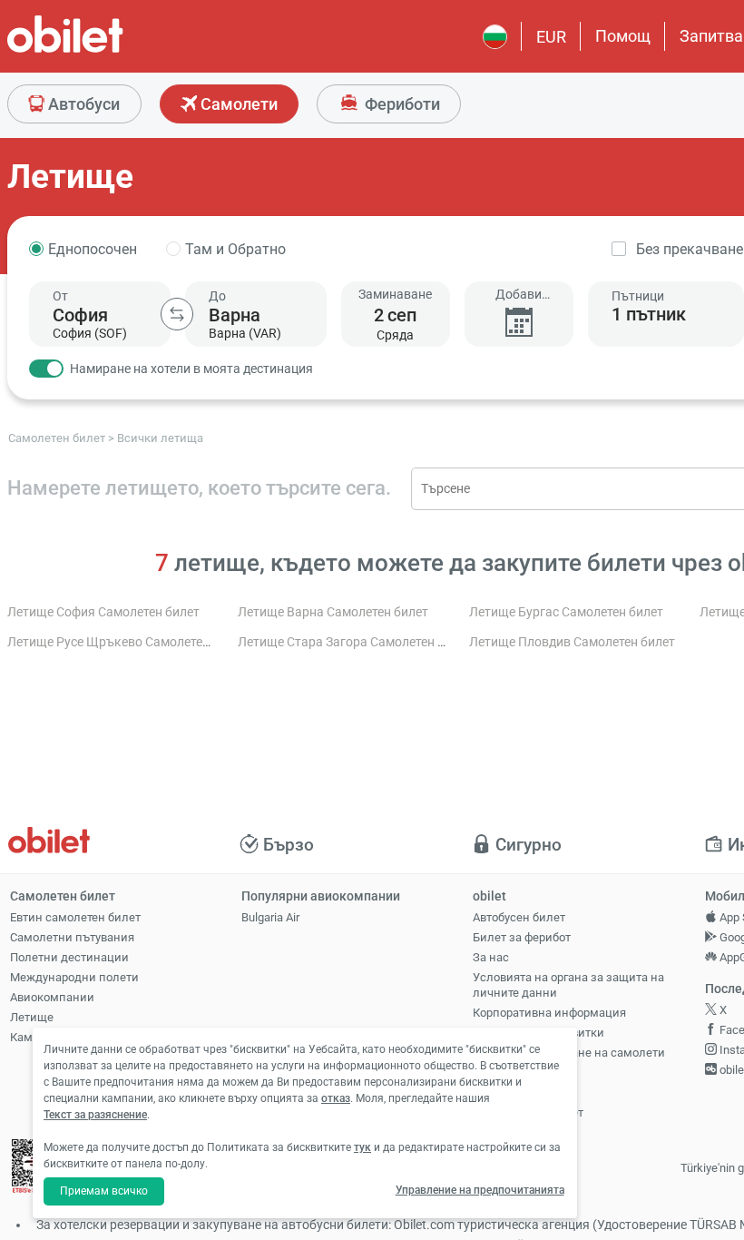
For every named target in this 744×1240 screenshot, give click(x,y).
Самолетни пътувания (72, 937)
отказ (335, 1098)
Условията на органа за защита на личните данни (568, 984)
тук (362, 1147)
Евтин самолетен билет (75, 917)
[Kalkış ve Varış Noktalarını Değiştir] (177, 314)
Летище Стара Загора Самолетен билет (355, 642)
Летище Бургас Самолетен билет (566, 612)
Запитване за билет (528, 1112)
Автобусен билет (519, 917)
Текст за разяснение (95, 1114)
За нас (491, 957)
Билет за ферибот (522, 937)
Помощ (623, 35)
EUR (551, 36)
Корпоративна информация (549, 1012)
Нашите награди (518, 1072)
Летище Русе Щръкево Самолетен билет (127, 642)
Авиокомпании (52, 997)
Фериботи (400, 103)
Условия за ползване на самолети (569, 1052)
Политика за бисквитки (538, 1032)
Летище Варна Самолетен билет (333, 612)
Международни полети (74, 977)
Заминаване (395, 294)
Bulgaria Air (270, 917)
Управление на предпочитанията (480, 1190)
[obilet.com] (108, 50)
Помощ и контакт (521, 1092)
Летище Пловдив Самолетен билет (572, 642)
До (217, 296)
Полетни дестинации (69, 957)
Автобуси (82, 103)
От (60, 296)
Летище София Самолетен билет (103, 612)
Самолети (237, 103)
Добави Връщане (518, 294)
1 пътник (649, 314)
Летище (32, 1017)
